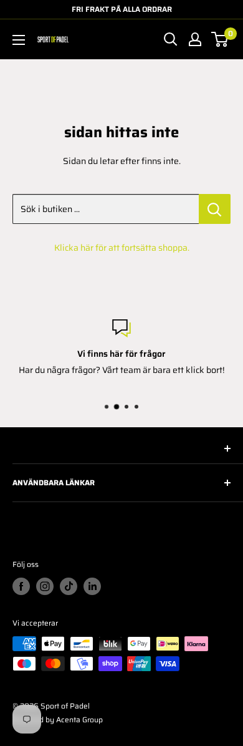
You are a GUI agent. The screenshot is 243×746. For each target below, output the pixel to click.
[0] (220, 39)
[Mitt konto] (195, 39)
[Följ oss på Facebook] (21, 586)
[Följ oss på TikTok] (68, 586)
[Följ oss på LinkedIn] (92, 586)
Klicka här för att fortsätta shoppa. (121, 247)
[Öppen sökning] (171, 39)
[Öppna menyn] (18, 40)
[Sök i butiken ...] (215, 209)
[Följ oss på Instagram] (45, 586)
